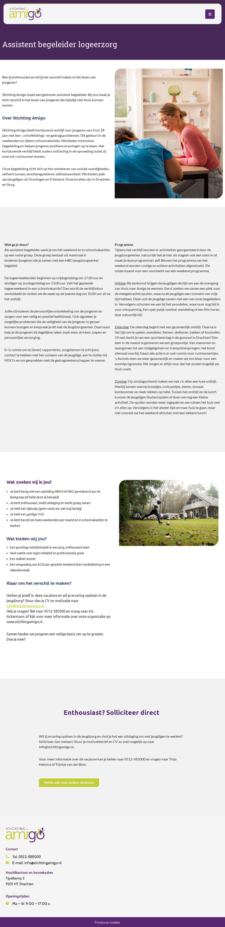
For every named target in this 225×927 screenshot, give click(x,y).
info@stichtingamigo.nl (25, 606)
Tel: (26, 856)
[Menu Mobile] (210, 14)
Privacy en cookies (107, 922)
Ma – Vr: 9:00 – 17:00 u (31, 903)
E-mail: (37, 862)
